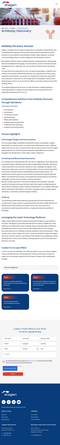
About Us (4, 415)
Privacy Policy (33, 361)
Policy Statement (35, 419)
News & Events (5, 419)
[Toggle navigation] (56, 4)
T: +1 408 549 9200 (6, 433)
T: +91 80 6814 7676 (36, 435)
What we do (5, 28)
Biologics (12, 28)
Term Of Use (34, 415)
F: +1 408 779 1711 (6, 435)
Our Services (5, 417)
